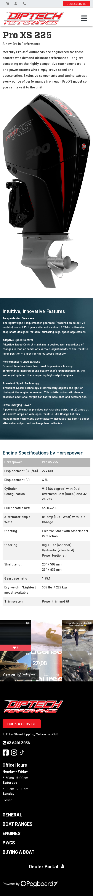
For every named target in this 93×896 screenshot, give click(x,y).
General (12, 814)
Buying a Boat (19, 852)
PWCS (9, 842)
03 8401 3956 (18, 742)
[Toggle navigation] (84, 18)
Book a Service (21, 723)
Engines (12, 833)
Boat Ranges (17, 824)
